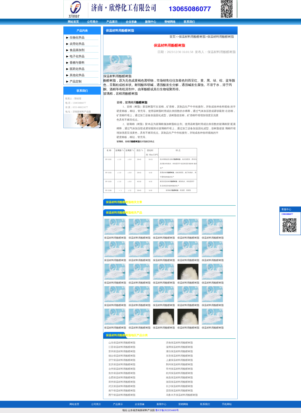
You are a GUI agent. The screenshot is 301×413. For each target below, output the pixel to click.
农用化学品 (77, 43)
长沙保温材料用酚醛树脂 (179, 386)
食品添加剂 (77, 50)
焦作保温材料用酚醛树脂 (122, 373)
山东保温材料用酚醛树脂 (122, 342)
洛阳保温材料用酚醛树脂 (179, 382)
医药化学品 (77, 69)
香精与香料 (77, 62)
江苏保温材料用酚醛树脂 (122, 347)
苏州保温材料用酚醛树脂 (122, 351)
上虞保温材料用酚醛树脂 (179, 360)
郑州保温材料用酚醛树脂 (122, 382)
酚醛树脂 (125, 76)
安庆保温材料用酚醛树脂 (122, 364)
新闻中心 (150, 21)
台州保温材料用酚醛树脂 (122, 369)
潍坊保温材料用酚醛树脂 (179, 351)
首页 (172, 36)
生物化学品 (77, 37)
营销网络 (170, 21)
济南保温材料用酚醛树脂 (179, 342)
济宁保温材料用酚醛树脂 (122, 360)
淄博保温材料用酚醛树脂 (179, 347)
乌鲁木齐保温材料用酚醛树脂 (182, 395)
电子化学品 (77, 56)
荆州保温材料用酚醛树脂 (179, 364)
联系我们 (189, 21)
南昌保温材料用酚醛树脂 (179, 377)
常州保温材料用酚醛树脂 (179, 369)
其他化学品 (77, 75)
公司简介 (92, 21)
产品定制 (76, 81)
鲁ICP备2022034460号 (167, 410)
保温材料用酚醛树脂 (192, 36)
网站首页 (73, 21)
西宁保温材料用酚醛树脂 (122, 395)
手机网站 (227, 404)
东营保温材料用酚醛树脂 (179, 355)
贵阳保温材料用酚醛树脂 (179, 390)
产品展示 (112, 21)
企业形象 (131, 21)
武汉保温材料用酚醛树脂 (122, 386)
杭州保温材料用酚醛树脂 (179, 373)
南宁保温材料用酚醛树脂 (122, 390)
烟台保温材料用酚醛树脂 (122, 355)
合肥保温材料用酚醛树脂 (122, 377)
